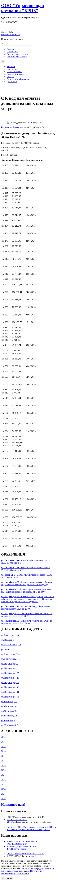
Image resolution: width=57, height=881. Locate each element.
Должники (12, 81)
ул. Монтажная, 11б (10, 654)
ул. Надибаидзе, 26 (10, 678)
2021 (3, 775)
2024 (3, 789)
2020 (3, 770)
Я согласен (7, 878)
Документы (12, 69)
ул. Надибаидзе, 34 (10, 692)
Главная (10, 49)
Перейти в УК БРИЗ (10, 34)
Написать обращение (17, 56)
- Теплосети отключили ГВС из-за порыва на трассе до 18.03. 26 (26, 614)
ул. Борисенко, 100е (10, 635)
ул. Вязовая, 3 (7, 640)
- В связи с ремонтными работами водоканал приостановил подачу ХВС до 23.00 (26, 590)
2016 (3, 751)
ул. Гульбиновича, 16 (11, 644)
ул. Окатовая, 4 (8, 720)
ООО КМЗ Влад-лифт (17, 844)
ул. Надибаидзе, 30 (10, 682)
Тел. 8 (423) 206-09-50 (17, 819)
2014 (3, 742)
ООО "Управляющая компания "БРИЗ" (25, 853)
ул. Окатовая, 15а (9, 701)
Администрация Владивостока (21, 846)
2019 (3, 765)
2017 (3, 756)
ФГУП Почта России (17, 849)
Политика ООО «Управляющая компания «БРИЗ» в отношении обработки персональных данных (31, 828)
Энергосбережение (16, 74)
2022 (3, 779)
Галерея (10, 76)
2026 (3, 798)
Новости (11, 66)
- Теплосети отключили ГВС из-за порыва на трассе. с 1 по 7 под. (26, 622)
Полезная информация (17, 54)
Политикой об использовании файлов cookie (22, 872)
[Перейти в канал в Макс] (4, 32)
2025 (3, 794)
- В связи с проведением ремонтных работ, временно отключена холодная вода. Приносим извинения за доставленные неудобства (27, 599)
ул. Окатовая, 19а (9, 711)
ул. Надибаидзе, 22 (10, 673)
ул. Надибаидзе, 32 (10, 687)
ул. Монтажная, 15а (10, 659)
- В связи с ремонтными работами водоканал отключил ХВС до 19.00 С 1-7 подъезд (26, 583)
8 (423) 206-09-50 (9, 22)
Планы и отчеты (14, 71)
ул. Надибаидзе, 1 (9, 663)
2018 (3, 761)
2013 (3, 737)
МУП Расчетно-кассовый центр (22, 841)
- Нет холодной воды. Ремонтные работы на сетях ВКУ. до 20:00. (25, 607)
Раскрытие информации (18, 79)
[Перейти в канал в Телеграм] (11, 32)
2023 (3, 784)
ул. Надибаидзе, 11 (10, 668)
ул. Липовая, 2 (8, 649)
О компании (12, 51)
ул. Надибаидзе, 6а (10, 697)
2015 (3, 746)
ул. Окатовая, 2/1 (9, 715)
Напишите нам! (13, 804)
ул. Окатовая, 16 (8, 706)
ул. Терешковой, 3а (10, 725)
